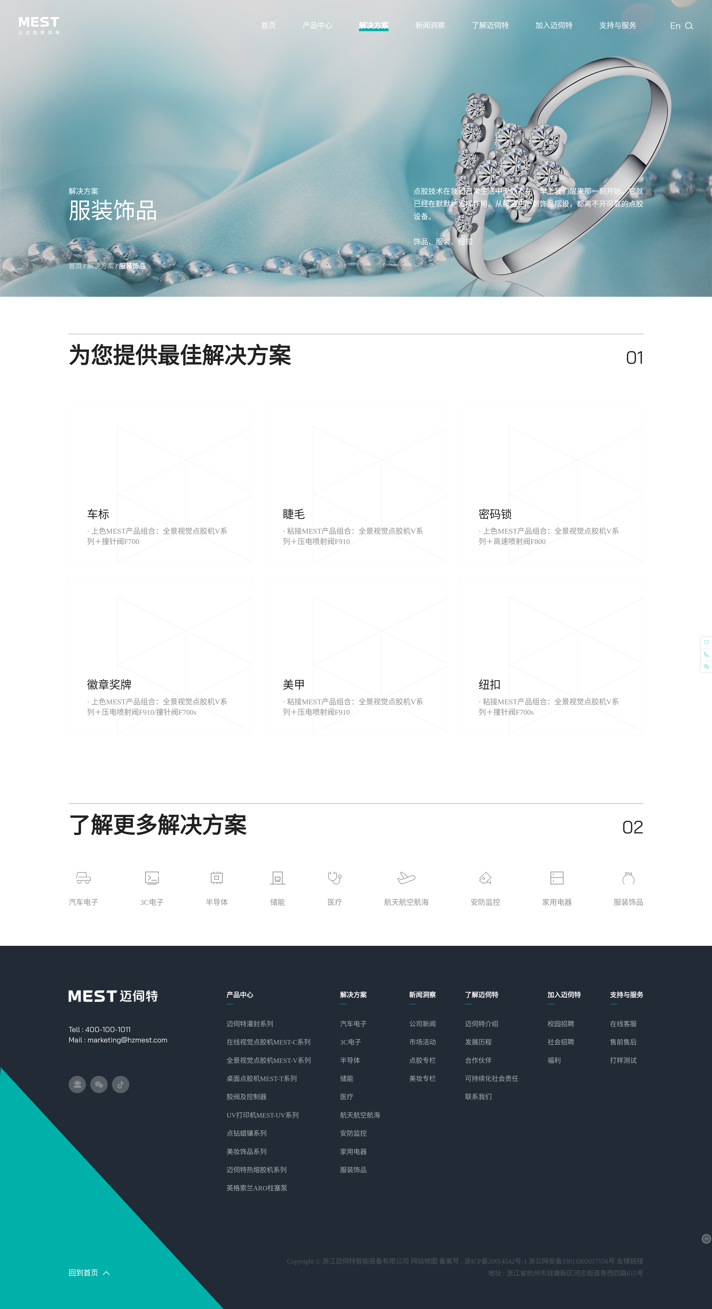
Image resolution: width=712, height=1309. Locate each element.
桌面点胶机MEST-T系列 (262, 1079)
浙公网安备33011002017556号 (572, 1261)
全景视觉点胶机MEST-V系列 (269, 1060)
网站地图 (424, 1261)
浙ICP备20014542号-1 (495, 1261)
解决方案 (100, 266)
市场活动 (422, 1042)
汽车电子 (353, 1024)
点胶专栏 (422, 1060)
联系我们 (478, 1097)
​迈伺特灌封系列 (250, 1024)
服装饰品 (353, 1170)
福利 (554, 1060)
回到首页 (83, 1273)
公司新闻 (422, 1024)
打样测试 (623, 1060)
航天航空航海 (360, 1115)
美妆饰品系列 (247, 1152)
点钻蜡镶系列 (247, 1133)
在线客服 (623, 1024)
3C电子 (350, 1042)
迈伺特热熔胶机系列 (257, 1170)
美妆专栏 (422, 1079)
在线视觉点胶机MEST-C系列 (269, 1042)
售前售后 (623, 1042)
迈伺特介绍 (481, 1024)
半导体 (350, 1060)
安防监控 (353, 1133)
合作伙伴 (478, 1060)
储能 (346, 1079)
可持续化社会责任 (491, 1079)
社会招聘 (561, 1042)
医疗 (346, 1097)
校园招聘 (561, 1024)
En (675, 25)
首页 (75, 266)
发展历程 (478, 1042)
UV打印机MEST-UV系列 (263, 1115)
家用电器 (353, 1152)
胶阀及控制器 (247, 1097)
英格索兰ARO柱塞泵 (257, 1188)
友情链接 (630, 1261)
